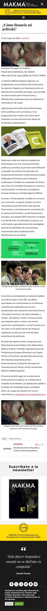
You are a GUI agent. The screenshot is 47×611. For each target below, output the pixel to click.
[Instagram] (42, 444)
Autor (4, 439)
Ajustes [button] (9, 604)
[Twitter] (39, 444)
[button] (42, 4)
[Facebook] (36, 444)
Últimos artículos (15, 439)
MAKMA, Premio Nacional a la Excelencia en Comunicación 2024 (26, 12)
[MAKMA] (7, 449)
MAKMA (25, 38)
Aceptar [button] (19, 604)
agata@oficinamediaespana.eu (30, 394)
